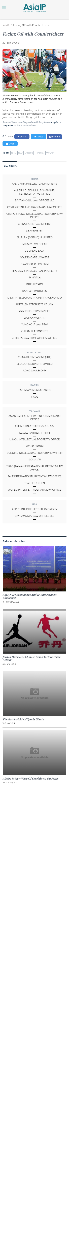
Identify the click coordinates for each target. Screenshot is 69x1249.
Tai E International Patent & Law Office (34, 476)
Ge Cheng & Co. (34, 250)
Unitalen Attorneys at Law (34, 304)
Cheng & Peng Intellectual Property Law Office (34, 215)
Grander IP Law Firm (35, 264)
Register (8, 125)
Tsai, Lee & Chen (34, 483)
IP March (34, 277)
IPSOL (34, 396)
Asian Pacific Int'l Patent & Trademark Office (34, 417)
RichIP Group (35, 446)
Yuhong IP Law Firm (34, 324)
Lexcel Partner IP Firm (34, 432)
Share (22, 136)
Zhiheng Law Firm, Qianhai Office (34, 337)
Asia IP (6, 25)
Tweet (39, 136)
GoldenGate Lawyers (34, 257)
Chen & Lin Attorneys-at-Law (34, 426)
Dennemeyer (34, 230)
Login (54, 122)
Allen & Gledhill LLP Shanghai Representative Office (34, 192)
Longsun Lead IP (34, 370)
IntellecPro (34, 284)
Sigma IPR (34, 459)
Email (11, 143)
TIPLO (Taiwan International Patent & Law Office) (34, 468)
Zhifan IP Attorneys (34, 331)
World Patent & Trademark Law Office (34, 489)
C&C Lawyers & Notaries (34, 390)
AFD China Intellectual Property (34, 183)
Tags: (6, 152)
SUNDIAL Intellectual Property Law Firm (34, 452)
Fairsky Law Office (34, 244)
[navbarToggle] (4, 8)
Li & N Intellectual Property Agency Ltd (34, 297)
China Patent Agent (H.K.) (34, 223)
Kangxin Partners (34, 290)
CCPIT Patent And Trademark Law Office (34, 207)
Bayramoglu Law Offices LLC (34, 200)
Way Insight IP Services (34, 311)
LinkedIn (55, 136)
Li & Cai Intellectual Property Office (34, 439)
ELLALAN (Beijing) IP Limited (35, 237)
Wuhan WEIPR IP (34, 317)
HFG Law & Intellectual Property (34, 270)
